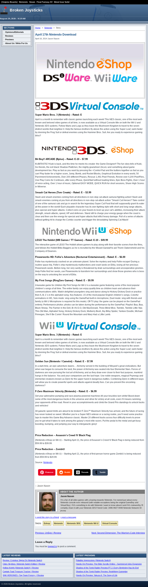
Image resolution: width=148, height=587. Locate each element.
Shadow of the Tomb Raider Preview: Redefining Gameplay (102, 571)
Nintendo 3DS (73, 523)
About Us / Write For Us (16, 43)
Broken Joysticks (26, 10)
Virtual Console (109, 523)
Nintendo (23, 2)
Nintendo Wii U (91, 523)
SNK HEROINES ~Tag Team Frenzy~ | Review (23, 575)
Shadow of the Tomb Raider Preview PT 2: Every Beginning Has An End (107, 568)
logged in (52, 546)
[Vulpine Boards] (9, 2)
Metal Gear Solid (61, 2)
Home (37, 28)
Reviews (9, 36)
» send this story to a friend (47, 517)
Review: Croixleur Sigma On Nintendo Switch (22, 560)
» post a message (68, 517)
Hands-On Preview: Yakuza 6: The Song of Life (96, 575)
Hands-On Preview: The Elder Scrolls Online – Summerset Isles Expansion (109, 564)
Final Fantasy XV (45, 2)
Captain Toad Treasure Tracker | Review (21, 571)
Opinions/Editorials (14, 32)
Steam (32, 2)
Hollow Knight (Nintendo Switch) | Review (21, 568)
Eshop (47, 523)
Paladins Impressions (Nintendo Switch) (93, 560)
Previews (9, 39)
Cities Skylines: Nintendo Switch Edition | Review (24, 564)
